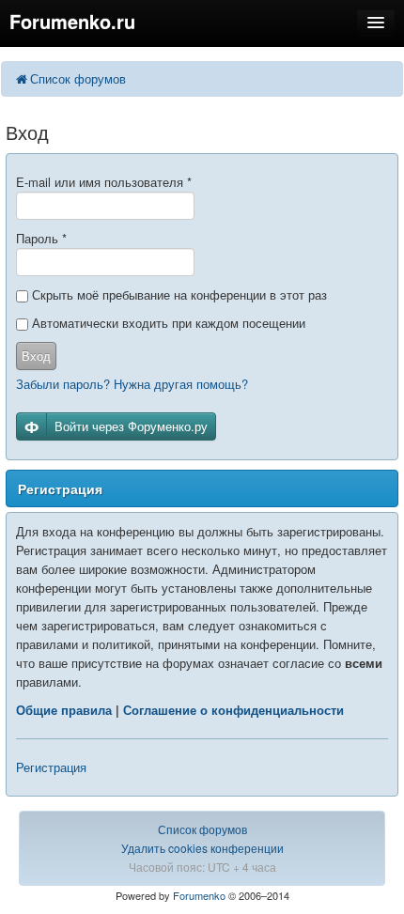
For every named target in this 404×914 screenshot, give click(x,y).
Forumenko (199, 895)
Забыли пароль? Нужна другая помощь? (132, 384)
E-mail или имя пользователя (104, 182)
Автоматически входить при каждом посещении (166, 323)
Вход (36, 355)
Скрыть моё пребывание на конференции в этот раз (177, 294)
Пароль (41, 238)
